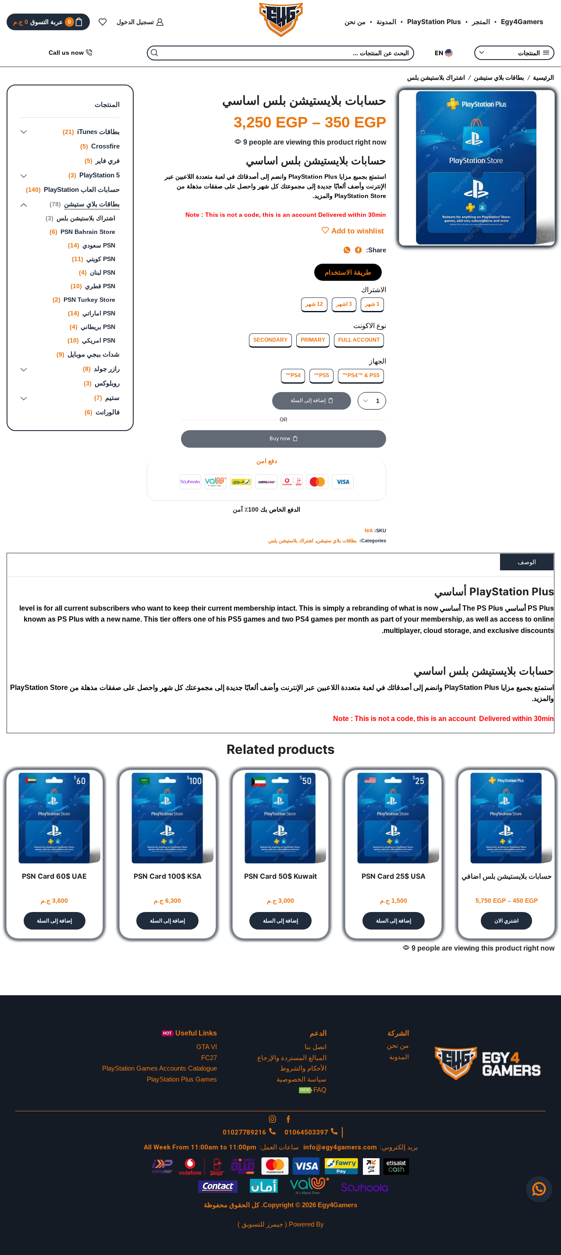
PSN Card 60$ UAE (54, 876)
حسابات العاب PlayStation (82, 189)
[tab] (527, 561)
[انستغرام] (272, 1119)
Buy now (280, 438)
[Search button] (154, 53)
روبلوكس (107, 383)
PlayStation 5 (99, 175)
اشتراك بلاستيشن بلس (436, 77)
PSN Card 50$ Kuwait (280, 876)
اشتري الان (506, 921)
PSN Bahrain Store (87, 231)
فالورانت (108, 412)
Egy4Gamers (522, 22)
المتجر (481, 22)
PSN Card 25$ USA (394, 876)
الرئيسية (543, 77)
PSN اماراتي (98, 313)
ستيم (112, 397)
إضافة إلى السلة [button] (393, 921)
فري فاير (108, 160)
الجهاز (377, 361)
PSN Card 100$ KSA (168, 876)
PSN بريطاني (98, 326)
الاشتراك (373, 289)
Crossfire (105, 146)
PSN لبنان (102, 272)
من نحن (355, 22)
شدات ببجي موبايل (93, 354)
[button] (348, 272)
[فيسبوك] (288, 1119)
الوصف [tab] (527, 562)
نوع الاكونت (369, 325)
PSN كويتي (100, 258)
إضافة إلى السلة (308, 400)
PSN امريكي (98, 340)
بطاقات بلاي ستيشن (499, 77)
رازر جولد (107, 368)
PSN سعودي (98, 245)
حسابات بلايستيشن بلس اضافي (507, 876)
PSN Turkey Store (89, 299)
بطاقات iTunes (98, 131)
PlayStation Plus (434, 22)
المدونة (386, 22)
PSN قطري (100, 286)
